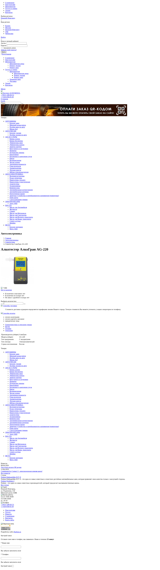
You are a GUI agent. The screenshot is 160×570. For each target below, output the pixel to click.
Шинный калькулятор (18, 125)
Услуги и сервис (11, 8)
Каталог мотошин (16, 227)
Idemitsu (12, 223)
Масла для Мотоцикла (18, 213)
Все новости (5, 473)
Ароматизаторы (15, 168)
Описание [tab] (9, 330)
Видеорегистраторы (17, 176)
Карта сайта (9, 520)
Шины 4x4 (14, 129)
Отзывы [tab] (8, 328)
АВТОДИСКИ (10, 131)
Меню (3, 89)
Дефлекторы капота (17, 145)
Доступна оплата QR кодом (11, 467)
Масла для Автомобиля (18, 207)
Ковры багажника (16, 141)
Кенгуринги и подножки (19, 149)
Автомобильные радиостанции (21, 190)
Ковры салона (15, 139)
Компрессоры (15, 188)
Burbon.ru (17, 532)
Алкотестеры (14, 184)
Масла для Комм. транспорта (20, 219)
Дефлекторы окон (16, 143)
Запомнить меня (9, 48)
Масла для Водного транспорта (21, 217)
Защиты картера (16, 147)
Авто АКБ (13, 203)
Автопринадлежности (18, 164)
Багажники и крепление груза (21, 156)
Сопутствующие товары (19, 199)
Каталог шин (14, 123)
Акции (7, 10)
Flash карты (14, 198)
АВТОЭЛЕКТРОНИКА (14, 174)
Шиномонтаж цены (17, 64)
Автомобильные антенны (19, 192)
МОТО (7, 225)
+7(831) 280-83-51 (7, 95)
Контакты (9, 12)
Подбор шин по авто (17, 127)
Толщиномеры (15, 186)
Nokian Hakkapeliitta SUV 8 (11, 477)
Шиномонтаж (10, 7)
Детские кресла (15, 170)
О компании (9, 3)
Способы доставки (10, 306)
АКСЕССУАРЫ (11, 137)
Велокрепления (15, 160)
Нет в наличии (6, 290)
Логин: (3, 43)
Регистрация (6, 54)
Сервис (12, 211)
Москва (8, 28)
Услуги (7, 512)
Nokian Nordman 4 (7, 481)
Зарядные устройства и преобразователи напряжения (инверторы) (34, 196)
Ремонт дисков (15, 66)
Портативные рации (17, 194)
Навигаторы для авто (17, 180)
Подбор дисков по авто (18, 135)
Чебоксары (9, 33)
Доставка (13, 81)
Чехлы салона (15, 162)
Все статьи (5, 485)
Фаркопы (13, 151)
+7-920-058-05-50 (7, 97)
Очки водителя (15, 166)
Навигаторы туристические (20, 182)
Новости (8, 514)
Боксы (12, 158)
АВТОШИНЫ (10, 121)
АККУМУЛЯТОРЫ (12, 201)
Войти (3, 37)
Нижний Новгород (8, 18)
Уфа (6, 32)
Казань (7, 26)
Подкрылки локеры (17, 152)
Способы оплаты (9, 313)
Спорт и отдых (15, 221)
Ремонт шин (14, 68)
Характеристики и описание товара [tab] (18, 325)
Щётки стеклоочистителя (19, 172)
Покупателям (10, 5)
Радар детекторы (16, 178)
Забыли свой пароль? (9, 50)
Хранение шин (15, 79)
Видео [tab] (7, 327)
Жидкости (13, 209)
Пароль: (4, 45)
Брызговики (14, 154)
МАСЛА (8, 205)
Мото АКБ (14, 229)
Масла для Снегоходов (18, 215)
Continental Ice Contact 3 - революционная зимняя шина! (21, 471)
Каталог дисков (15, 133)
